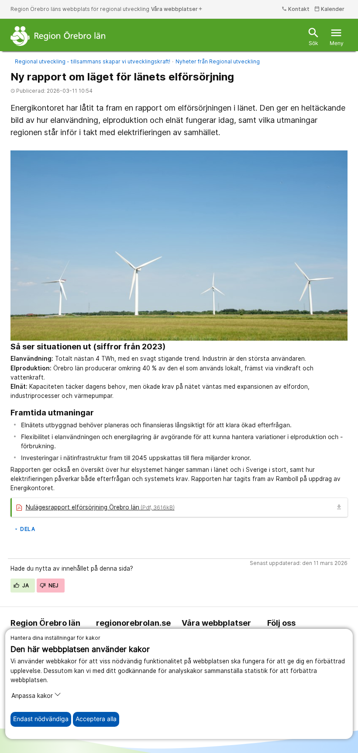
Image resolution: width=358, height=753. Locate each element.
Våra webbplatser (177, 9)
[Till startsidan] (58, 36)
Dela (24, 529)
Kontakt (296, 9)
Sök (313, 36)
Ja (25, 585)
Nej (53, 585)
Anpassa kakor (32, 695)
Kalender (329, 9)
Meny (337, 36)
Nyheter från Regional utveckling (218, 61)
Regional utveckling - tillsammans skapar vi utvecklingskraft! (92, 61)
